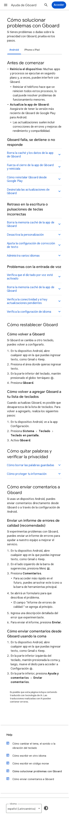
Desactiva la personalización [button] (25, 235)
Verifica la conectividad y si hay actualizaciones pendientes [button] (27, 301)
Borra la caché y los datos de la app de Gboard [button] (30, 154)
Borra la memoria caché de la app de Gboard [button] (30, 224)
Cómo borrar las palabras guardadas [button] (30, 465)
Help (9, 735)
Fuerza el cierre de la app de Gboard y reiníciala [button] (30, 167)
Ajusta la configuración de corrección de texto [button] (31, 245)
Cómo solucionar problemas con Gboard (37, 771)
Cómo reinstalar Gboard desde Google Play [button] (27, 179)
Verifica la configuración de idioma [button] (29, 312)
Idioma (13, 803)
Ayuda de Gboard (23, 5)
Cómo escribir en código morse (30, 763)
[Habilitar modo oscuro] (46, 808)
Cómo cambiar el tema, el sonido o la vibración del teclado (33, 746)
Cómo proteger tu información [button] (27, 474)
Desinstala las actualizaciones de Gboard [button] (28, 191)
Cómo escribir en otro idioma (29, 755)
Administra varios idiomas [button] (23, 255)
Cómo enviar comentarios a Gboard (33, 779)
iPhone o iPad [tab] (32, 49)
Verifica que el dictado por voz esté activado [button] (30, 276)
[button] (5, 5)
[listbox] (24, 808)
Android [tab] (14, 49)
